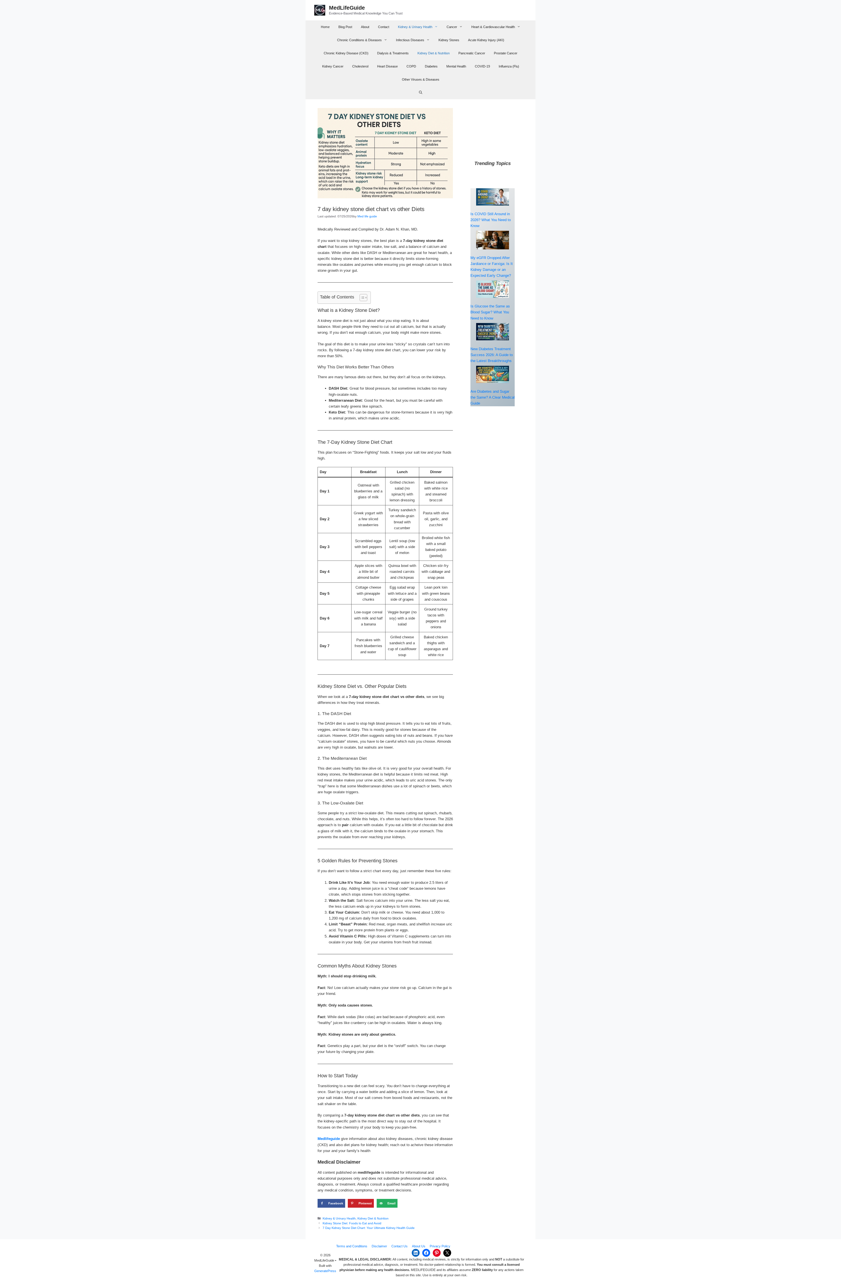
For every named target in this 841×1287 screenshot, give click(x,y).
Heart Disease (387, 66)
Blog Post (345, 27)
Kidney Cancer (332, 66)
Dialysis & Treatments (393, 53)
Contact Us (399, 1246)
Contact (383, 27)
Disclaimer (379, 1246)
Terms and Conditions (351, 1246)
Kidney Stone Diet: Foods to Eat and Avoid (352, 1223)
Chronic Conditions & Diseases (359, 40)
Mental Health (456, 66)
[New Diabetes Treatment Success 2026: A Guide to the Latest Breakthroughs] (492, 331)
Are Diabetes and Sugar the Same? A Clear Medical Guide (492, 397)
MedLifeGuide (347, 8)
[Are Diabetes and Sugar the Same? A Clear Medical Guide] (492, 374)
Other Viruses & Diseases (420, 79)
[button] (421, 92)
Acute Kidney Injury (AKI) (486, 40)
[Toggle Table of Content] (361, 297)
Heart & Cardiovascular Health (493, 27)
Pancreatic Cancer (471, 53)
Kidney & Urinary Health (415, 27)
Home (325, 27)
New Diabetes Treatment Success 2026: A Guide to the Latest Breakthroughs (491, 355)
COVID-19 (482, 66)
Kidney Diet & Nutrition (433, 53)
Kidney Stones (448, 40)
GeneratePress (325, 1271)
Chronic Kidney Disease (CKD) (346, 53)
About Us (418, 1246)
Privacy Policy (440, 1246)
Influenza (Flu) (509, 66)
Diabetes (431, 66)
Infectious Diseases (410, 40)
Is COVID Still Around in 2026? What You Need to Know (490, 220)
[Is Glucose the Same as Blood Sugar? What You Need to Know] (492, 289)
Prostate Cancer (505, 53)
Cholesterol (360, 66)
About (365, 27)
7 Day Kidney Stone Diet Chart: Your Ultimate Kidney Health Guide (369, 1228)
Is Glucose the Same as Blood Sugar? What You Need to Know (490, 312)
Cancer (452, 27)
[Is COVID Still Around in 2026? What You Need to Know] (492, 197)
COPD (411, 66)
